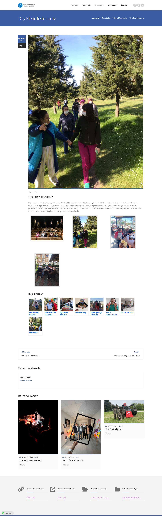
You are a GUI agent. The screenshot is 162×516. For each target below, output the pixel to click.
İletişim (124, 5)
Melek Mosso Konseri (31, 460)
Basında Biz (99, 5)
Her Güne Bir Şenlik (73, 460)
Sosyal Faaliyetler (121, 18)
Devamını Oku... (100, 497)
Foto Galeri (112, 5)
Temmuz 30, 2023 (27, 457)
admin (34, 192)
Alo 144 (31, 497)
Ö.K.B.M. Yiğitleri (114, 429)
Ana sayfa (95, 18)
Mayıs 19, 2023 (69, 457)
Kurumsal (86, 5)
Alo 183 (62, 497)
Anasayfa (74, 5)
